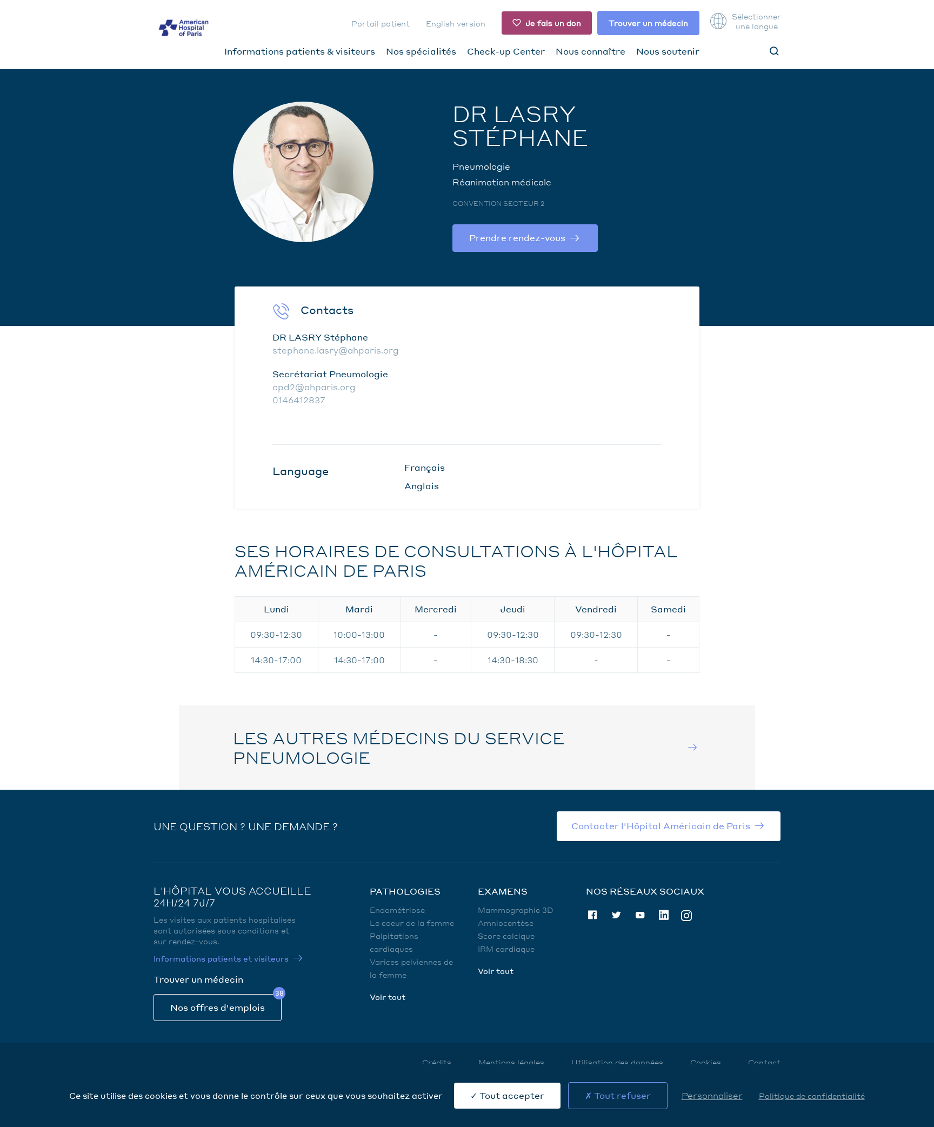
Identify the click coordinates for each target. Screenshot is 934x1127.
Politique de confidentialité (812, 1096)
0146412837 (298, 399)
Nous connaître (590, 51)
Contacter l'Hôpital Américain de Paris (660, 825)
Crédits (436, 1062)
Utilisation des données (617, 1062)
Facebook (592, 915)
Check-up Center (506, 51)
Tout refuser (621, 1095)
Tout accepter (510, 1095)
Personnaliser (712, 1095)
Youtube (639, 915)
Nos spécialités (421, 51)
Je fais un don (553, 23)
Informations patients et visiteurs (221, 958)
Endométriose (397, 910)
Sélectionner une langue (756, 21)
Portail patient (380, 23)
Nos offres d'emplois (217, 1007)
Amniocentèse (505, 923)
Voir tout (387, 997)
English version (455, 23)
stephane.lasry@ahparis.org (335, 350)
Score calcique (506, 936)
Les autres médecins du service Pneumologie (398, 747)
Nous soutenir (667, 51)
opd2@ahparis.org (314, 386)
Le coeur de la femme (412, 923)
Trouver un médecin (648, 23)
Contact (764, 1062)
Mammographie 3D (515, 910)
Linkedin (663, 915)
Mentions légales (511, 1062)
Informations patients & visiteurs (299, 51)
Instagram (686, 915)
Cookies (705, 1062)
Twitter (616, 915)
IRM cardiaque (506, 948)
